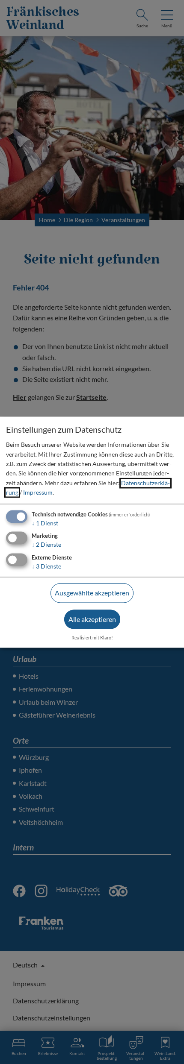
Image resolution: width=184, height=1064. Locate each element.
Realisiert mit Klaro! (92, 637)
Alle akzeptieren (92, 619)
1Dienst (45, 523)
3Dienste (46, 566)
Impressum (38, 492)
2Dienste (46, 544)
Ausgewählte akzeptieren (92, 593)
